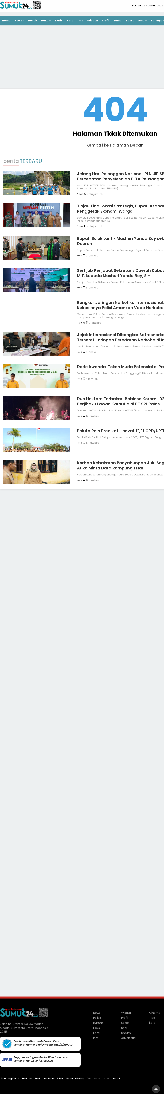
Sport (130, 20)
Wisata (92, 20)
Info (80, 20)
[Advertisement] (115, 555)
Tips (152, 1018)
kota (79, 255)
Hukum (46, 20)
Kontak (116, 1078)
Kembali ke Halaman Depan (115, 145)
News (18, 20)
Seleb (117, 20)
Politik (32, 20)
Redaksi (27, 1078)
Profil (105, 20)
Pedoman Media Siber (49, 1078)
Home (6, 20)
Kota (70, 20)
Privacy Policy (75, 1078)
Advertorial (128, 1038)
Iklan (106, 1078)
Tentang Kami (10, 1078)
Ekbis (59, 20)
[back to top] (156, 1089)
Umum (142, 20)
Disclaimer (93, 1078)
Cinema (154, 1013)
